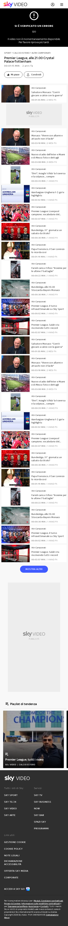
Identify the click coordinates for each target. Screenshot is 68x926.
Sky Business (42, 802)
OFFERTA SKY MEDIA (16, 871)
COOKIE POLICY (13, 848)
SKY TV (38, 795)
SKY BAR (39, 815)
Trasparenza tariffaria (18, 906)
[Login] (53, 4)
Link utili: (9, 835)
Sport (7, 53)
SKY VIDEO (10, 808)
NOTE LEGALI (12, 855)
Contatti (44, 906)
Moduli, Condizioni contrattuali (48, 901)
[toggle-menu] (62, 4)
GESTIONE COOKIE (15, 842)
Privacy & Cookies (12, 903)
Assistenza (33, 906)
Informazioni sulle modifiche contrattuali (40, 903)
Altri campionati (41, 53)
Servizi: (38, 788)
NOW (37, 808)
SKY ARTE (10, 815)
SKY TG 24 (10, 802)
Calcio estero (21, 53)
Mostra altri (34, 569)
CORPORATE (11, 877)
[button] (13, 75)
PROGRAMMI (41, 828)
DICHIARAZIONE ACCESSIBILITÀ (13, 863)
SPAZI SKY (40, 822)
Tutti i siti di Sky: (14, 788)
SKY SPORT (11, 795)
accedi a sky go (14, 889)
